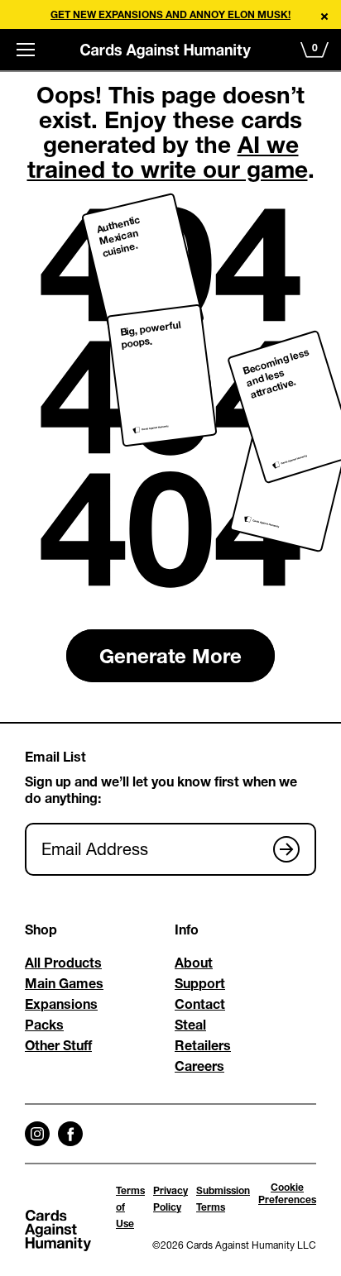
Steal (190, 1024)
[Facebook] (70, 1133)
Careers (199, 1065)
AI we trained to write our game (167, 157)
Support (200, 983)
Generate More (170, 655)
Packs (44, 1024)
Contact (200, 1003)
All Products (63, 962)
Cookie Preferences (287, 1193)
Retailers (203, 1045)
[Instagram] (37, 1133)
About (194, 962)
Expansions (61, 1003)
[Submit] (286, 849)
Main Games (64, 983)
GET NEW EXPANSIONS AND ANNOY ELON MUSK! (170, 14)
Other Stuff (58, 1045)
